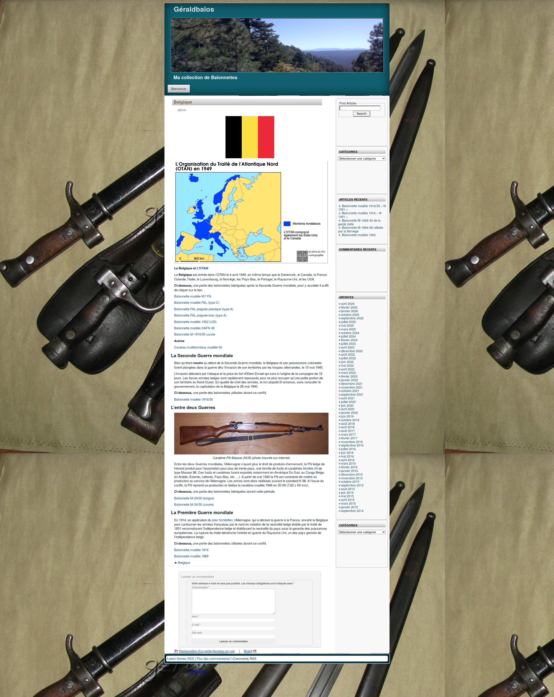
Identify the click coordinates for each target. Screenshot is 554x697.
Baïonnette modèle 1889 (191, 556)
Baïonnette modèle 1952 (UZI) (195, 321)
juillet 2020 (348, 402)
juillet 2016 (348, 449)
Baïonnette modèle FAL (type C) (196, 302)
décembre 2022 (352, 351)
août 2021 (348, 398)
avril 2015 (347, 499)
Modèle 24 (310, 468)
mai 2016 (347, 456)
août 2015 (348, 489)
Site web (197, 632)
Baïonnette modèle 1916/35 (193, 399)
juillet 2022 (348, 358)
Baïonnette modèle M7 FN (192, 296)
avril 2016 (347, 460)
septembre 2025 (352, 318)
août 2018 (348, 423)
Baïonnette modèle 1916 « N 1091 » (359, 215)
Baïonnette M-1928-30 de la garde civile (359, 222)
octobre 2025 (350, 314)
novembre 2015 (352, 478)
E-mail (196, 624)
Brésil (248, 651)
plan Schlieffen (222, 520)
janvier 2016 (349, 470)
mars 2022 (348, 372)
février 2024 (349, 340)
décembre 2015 (352, 474)
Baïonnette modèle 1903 (359, 235)
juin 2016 (347, 452)
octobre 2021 (350, 390)
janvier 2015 (349, 507)
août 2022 (348, 354)
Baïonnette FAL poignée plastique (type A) (203, 309)
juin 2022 (347, 362)
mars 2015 (348, 503)
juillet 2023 (348, 343)
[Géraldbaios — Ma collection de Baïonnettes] (277, 44)
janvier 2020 (349, 412)
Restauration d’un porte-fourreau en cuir (207, 651)
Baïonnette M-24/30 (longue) (194, 498)
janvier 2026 (349, 311)
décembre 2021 (352, 383)
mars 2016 (348, 463)
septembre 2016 (352, 445)
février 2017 (349, 438)
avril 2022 (347, 369)
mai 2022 (347, 365)
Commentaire (200, 587)
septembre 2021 (352, 394)
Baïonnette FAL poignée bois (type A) (200, 315)
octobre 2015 (350, 481)
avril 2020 (347, 409)
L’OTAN (202, 268)
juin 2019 (347, 416)
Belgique (183, 102)
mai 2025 (347, 325)
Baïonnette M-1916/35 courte (194, 334)
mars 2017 (348, 434)
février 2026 (349, 307)
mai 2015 (347, 496)
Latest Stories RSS (180, 658)
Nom (195, 616)
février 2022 (349, 376)
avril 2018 (347, 427)
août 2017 (348, 430)
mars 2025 (348, 329)
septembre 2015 (352, 485)
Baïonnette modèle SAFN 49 (194, 328)
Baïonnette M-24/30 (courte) (194, 504)
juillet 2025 (348, 322)
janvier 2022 (349, 380)
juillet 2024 (348, 336)
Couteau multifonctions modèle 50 (198, 347)
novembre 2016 (352, 442)
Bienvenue (178, 88)
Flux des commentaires (213, 658)
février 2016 (349, 467)
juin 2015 (347, 492)
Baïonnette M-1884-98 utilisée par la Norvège (360, 229)
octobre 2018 (350, 420)
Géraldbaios (194, 9)
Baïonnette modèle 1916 (191, 549)
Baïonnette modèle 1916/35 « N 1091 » (362, 208)
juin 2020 (347, 405)
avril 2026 (347, 303)
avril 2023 (347, 347)
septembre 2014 (352, 510)
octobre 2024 (350, 333)
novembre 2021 (352, 387)
